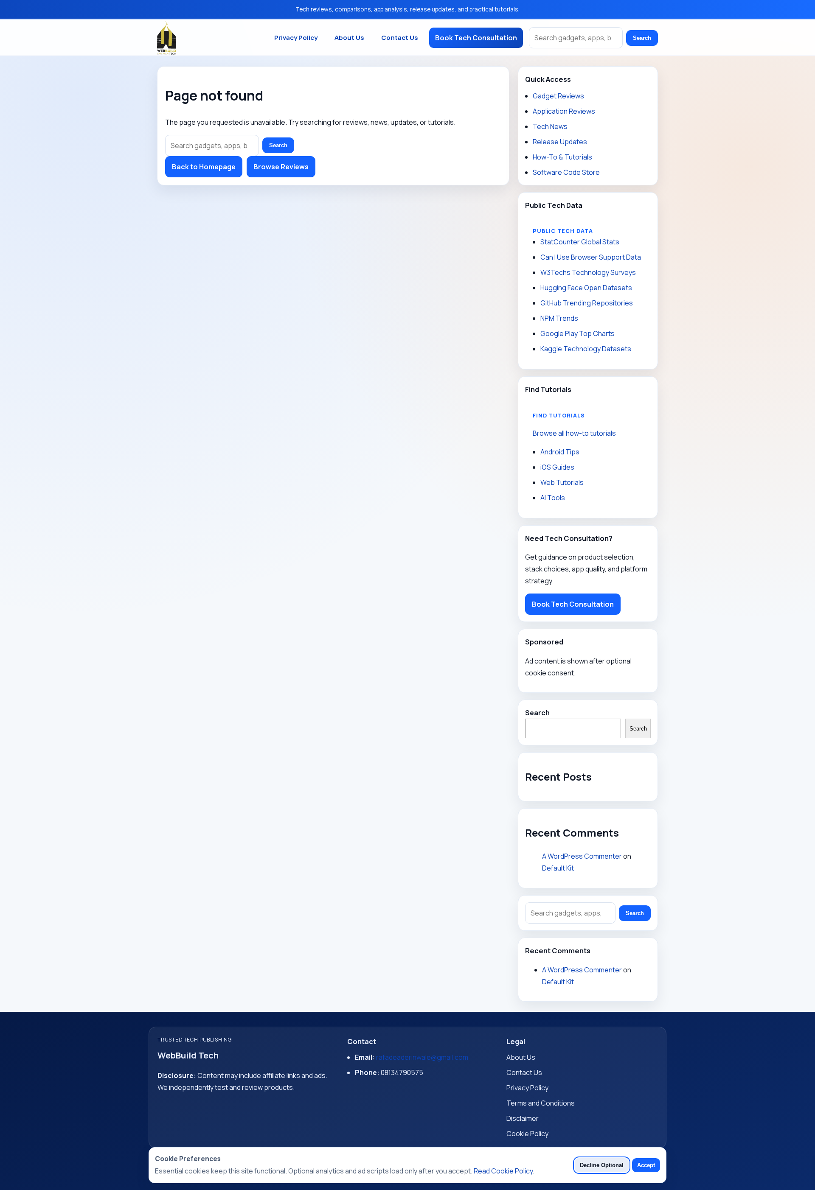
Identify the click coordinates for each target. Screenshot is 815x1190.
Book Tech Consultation (476, 37)
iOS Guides (557, 467)
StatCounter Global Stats (579, 241)
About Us (349, 37)
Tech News (550, 126)
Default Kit (558, 868)
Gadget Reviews (558, 96)
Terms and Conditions (540, 1103)
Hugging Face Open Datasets (586, 287)
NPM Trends (559, 318)
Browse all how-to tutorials (574, 433)
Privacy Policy (296, 37)
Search (642, 38)
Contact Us (399, 37)
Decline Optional (602, 1165)
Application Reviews (564, 111)
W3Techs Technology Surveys (588, 272)
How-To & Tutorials (562, 157)
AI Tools (552, 497)
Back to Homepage (204, 166)
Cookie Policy (527, 1133)
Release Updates (560, 141)
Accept (646, 1165)
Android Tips (559, 451)
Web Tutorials (562, 482)
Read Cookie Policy (503, 1171)
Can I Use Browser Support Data (590, 257)
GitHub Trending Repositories (586, 303)
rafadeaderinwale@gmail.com (422, 1057)
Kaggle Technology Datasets (585, 348)
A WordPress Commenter (582, 856)
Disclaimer (522, 1118)
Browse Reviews (281, 166)
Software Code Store (566, 172)
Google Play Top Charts (577, 333)
